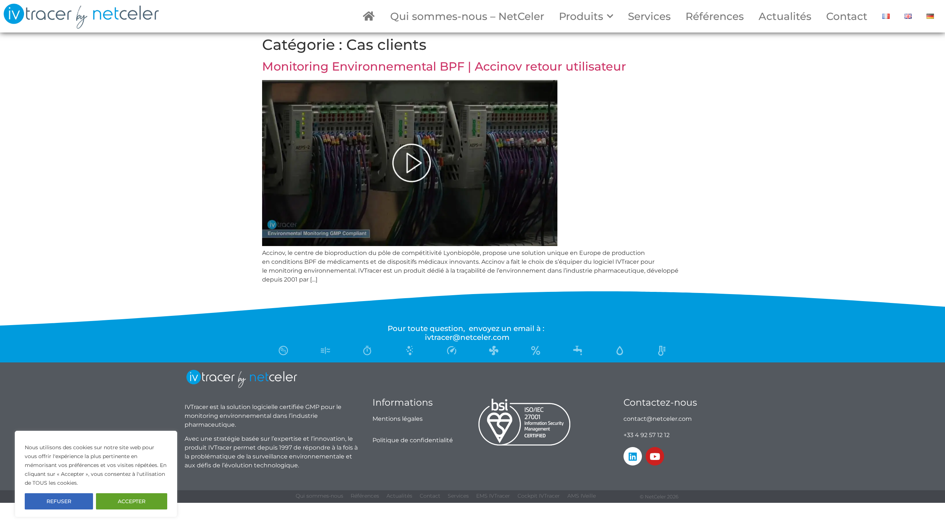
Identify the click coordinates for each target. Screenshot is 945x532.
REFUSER (59, 501)
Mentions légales (397, 418)
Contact (846, 16)
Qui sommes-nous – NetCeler (467, 16)
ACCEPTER (131, 501)
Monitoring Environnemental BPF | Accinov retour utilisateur (444, 66)
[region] (96, 474)
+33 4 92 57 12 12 (646, 435)
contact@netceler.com (657, 418)
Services (649, 16)
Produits (581, 16)
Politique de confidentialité (412, 440)
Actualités (785, 16)
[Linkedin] (632, 456)
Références (714, 16)
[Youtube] (655, 456)
